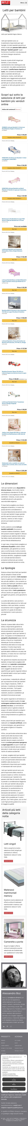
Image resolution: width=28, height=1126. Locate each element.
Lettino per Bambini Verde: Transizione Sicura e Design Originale (13, 402)
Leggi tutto (8, 861)
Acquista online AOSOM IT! (14, 137)
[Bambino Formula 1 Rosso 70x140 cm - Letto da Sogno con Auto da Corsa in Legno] (14, 363)
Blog (16, 1043)
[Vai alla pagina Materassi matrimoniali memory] (14, 877)
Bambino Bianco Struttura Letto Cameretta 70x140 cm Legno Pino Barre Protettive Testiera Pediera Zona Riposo (14, 311)
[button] (23, 3)
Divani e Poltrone (6, 1048)
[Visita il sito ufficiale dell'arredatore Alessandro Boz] (10, 1026)
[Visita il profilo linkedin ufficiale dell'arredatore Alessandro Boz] (3, 1026)
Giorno (3, 1050)
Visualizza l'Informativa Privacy (10, 1075)
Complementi (5, 1045)
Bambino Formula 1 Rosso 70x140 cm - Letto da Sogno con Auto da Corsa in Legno (14, 372)
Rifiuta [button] (13, 1084)
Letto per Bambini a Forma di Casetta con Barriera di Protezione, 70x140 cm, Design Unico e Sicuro (14, 341)
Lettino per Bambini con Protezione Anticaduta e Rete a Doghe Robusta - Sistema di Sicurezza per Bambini (12, 250)
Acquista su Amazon (14, 442)
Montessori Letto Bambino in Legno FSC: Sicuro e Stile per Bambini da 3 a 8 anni (13, 219)
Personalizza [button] (14, 1089)
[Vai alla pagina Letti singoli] (14, 831)
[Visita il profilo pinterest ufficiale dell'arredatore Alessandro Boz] (7, 1026)
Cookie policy (19, 1048)
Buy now (14, 229)
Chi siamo (18, 1040)
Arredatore (18, 1045)
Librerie (3, 1053)
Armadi (3, 1040)
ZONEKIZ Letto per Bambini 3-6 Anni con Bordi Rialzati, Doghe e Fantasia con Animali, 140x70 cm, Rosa (13, 128)
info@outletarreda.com (13, 1120)
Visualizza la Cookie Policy (9, 1074)
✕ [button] (25, 1056)
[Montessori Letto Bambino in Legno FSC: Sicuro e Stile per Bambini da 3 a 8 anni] (14, 210)
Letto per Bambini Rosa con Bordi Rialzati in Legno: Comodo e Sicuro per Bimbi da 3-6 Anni (14, 280)
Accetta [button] (14, 1080)
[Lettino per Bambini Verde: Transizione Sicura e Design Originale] (14, 394)
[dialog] (14, 1073)
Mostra (18, 109)
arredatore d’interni (14, 997)
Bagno (3, 1043)
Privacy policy (19, 1050)
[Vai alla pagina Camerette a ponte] (14, 928)
